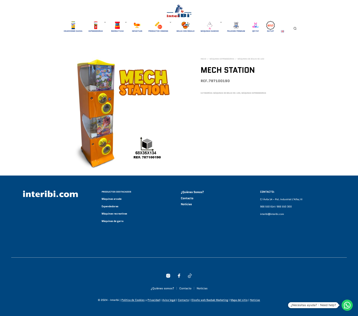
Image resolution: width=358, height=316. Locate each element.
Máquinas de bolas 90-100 (251, 58)
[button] (347, 305)
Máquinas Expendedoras (222, 58)
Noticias (186, 204)
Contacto (187, 198)
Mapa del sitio (239, 300)
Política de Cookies (133, 300)
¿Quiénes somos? (192, 192)
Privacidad (153, 300)
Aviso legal (168, 300)
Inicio (203, 58)
